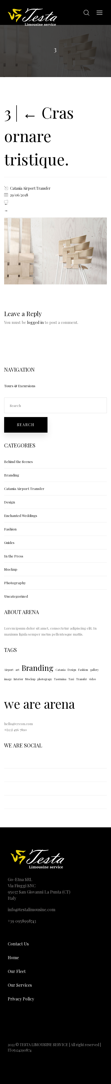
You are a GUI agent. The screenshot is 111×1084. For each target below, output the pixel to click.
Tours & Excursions (19, 385)
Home (13, 957)
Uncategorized (16, 596)
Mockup (10, 569)
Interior (18, 679)
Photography (15, 582)
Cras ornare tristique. (39, 135)
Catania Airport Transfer (30, 188)
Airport (8, 670)
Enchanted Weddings (20, 515)
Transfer (81, 679)
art (17, 670)
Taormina (60, 679)
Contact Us (18, 943)
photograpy (44, 679)
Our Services (20, 985)
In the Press (13, 556)
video (92, 679)
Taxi (71, 679)
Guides (9, 542)
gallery (94, 670)
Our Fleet (17, 971)
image (8, 679)
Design (9, 502)
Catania (61, 670)
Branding (11, 475)
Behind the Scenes (18, 461)
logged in (35, 322)
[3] (55, 282)
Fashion (10, 529)
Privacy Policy (21, 998)
